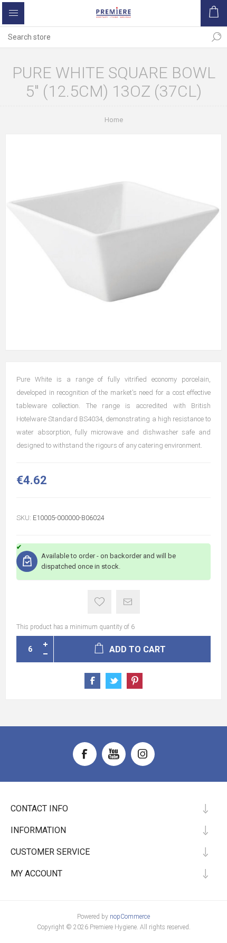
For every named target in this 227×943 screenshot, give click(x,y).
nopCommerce (130, 916)
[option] (113, 242)
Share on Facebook (92, 681)
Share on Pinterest (135, 681)
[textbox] (103, 37)
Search (216, 37)
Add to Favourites (99, 602)
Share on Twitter (113, 681)
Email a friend (128, 602)
